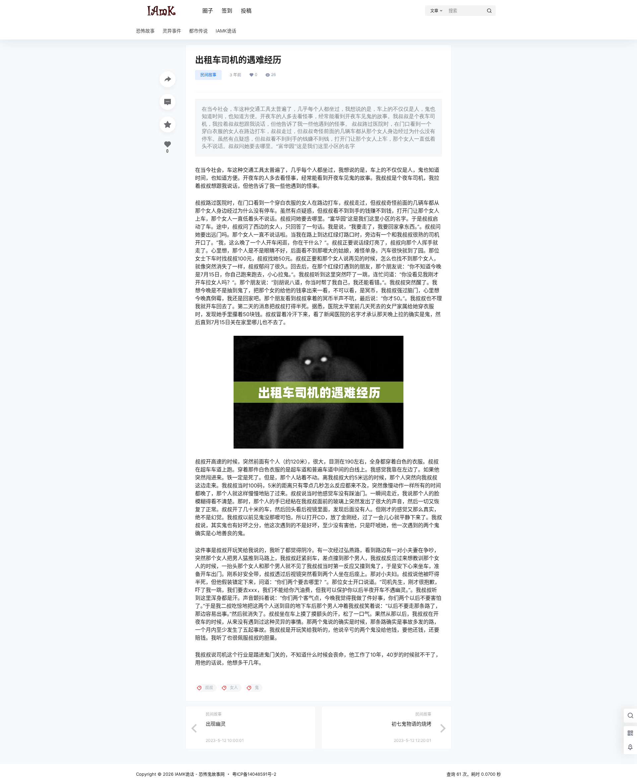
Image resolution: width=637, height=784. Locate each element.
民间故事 (208, 74)
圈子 (207, 10)
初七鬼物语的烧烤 (411, 724)
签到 (227, 10)
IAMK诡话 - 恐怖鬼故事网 (199, 774)
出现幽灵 (216, 724)
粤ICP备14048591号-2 (254, 774)
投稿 (246, 10)
